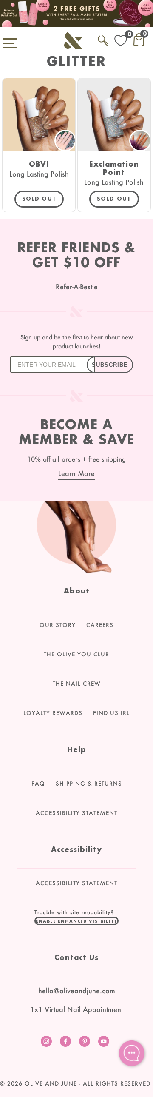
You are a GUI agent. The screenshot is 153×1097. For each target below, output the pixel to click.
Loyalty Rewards (52, 712)
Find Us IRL (111, 712)
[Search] (103, 39)
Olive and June (51, 1083)
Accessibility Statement (76, 812)
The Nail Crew (77, 683)
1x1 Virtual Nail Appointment (76, 1009)
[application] (132, 1053)
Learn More (76, 473)
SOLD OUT (39, 199)
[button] (76, 921)
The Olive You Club (76, 654)
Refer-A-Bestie (77, 286)
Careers (99, 624)
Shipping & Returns (89, 783)
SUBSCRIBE (110, 365)
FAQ (38, 783)
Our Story (58, 624)
